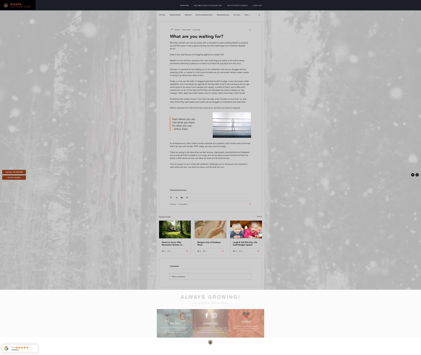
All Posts (162, 15)
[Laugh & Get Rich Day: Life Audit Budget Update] (246, 229)
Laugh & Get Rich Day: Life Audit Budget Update (245, 243)
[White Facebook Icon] (206, 315)
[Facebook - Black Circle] (412, 174)
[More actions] (249, 29)
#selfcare (188, 15)
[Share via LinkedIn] (182, 197)
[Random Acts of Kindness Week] (210, 229)
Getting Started (175, 15)
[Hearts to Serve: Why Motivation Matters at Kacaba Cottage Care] (175, 229)
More (247, 15)
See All (259, 216)
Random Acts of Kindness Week (209, 243)
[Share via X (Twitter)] (176, 197)
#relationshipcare (223, 15)
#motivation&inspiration (204, 15)
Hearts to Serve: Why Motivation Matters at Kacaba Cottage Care (172, 243)
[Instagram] (214, 315)
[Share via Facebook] (171, 197)
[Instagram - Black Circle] (417, 174)
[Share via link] (187, 197)
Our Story (237, 15)
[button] (259, 15)
